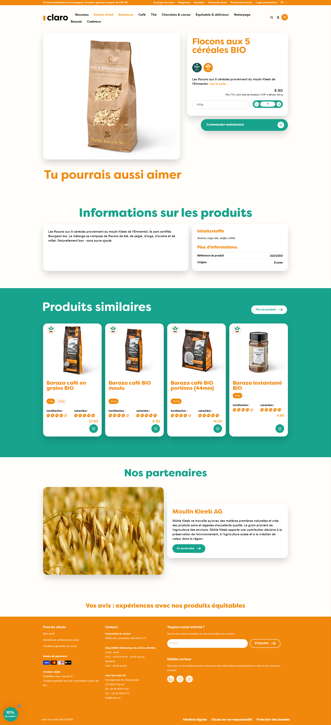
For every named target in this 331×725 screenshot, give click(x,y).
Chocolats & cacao (176, 14)
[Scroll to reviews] (237, 58)
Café (142, 14)
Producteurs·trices (241, 3)
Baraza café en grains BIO (66, 386)
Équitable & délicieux (212, 14)
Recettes (199, 3)
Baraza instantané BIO (257, 386)
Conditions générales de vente (59, 646)
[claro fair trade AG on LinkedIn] (170, 681)
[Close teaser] (19, 706)
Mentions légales (195, 719)
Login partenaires (266, 3)
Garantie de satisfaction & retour (61, 639)
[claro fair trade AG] (55, 17)
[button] (10, 714)
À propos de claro (163, 3)
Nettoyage (242, 14)
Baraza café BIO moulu (130, 386)
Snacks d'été (103, 14)
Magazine (184, 3)
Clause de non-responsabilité (231, 719)
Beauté (76, 21)
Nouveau (82, 14)
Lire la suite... (218, 83)
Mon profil (48, 633)
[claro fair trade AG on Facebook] (189, 681)
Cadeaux (94, 21)
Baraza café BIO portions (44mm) (192, 386)
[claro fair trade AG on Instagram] (180, 681)
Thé (154, 14)
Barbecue (125, 14)
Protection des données (273, 719)
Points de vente (217, 3)
